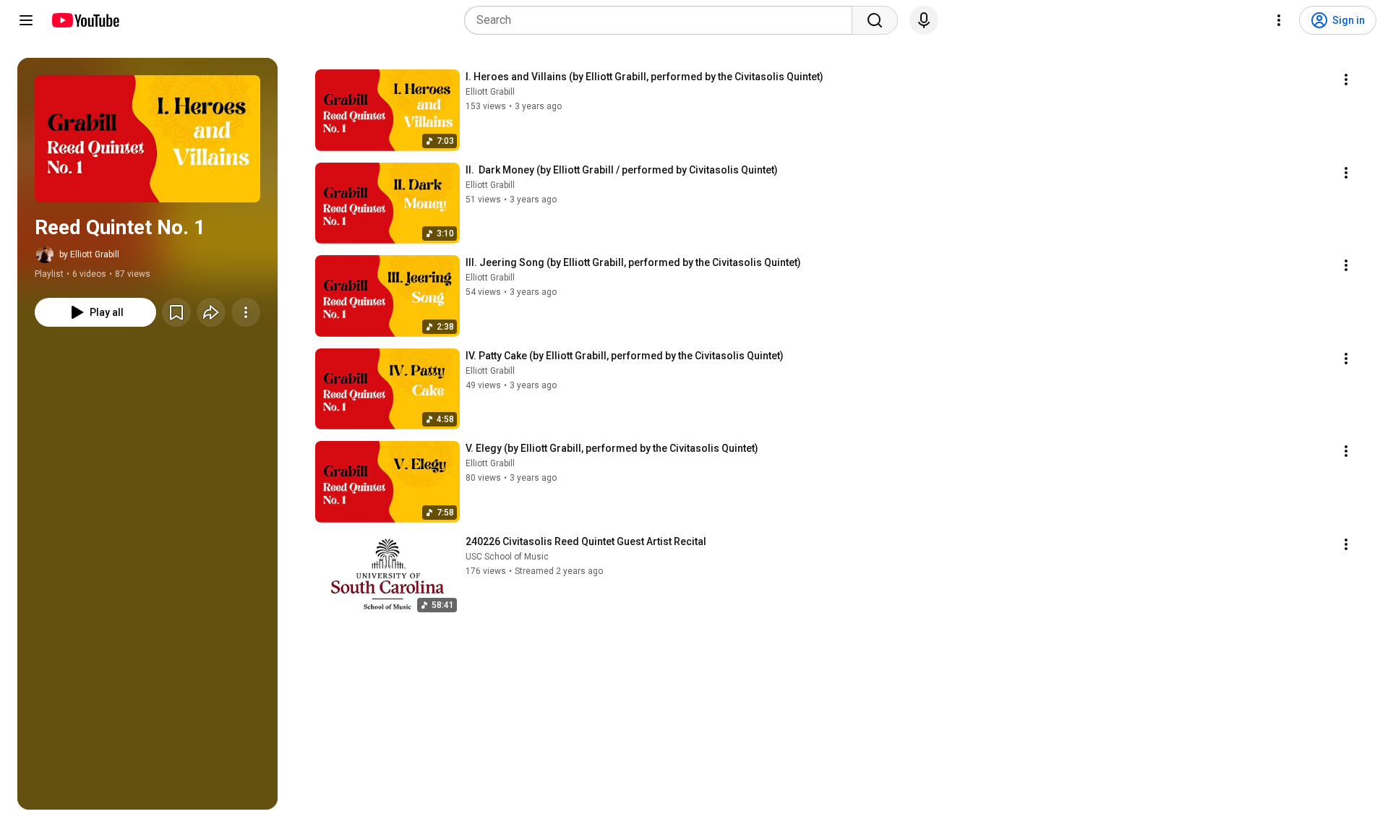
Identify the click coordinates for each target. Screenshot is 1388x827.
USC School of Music (507, 557)
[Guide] (26, 20)
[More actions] (245, 312)
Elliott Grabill (490, 92)
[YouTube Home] (84, 20)
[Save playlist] (176, 312)
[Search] (875, 20)
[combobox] (662, 20)
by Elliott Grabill (89, 254)
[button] (147, 138)
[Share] (211, 312)
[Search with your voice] (923, 20)
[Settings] (1279, 20)
